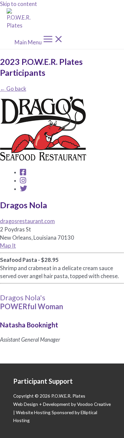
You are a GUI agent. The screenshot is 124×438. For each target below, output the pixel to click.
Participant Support (43, 381)
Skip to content (18, 4)
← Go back (13, 88)
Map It (8, 245)
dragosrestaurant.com (27, 221)
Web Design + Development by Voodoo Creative (62, 404)
